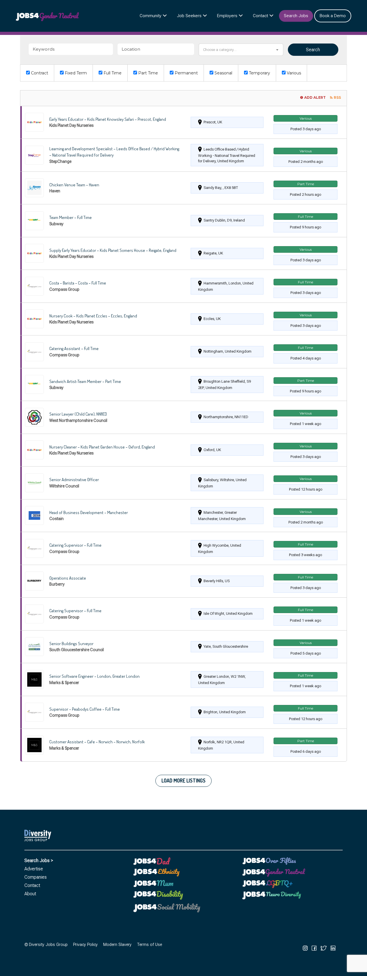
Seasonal (222, 73)
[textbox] (241, 50)
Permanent (185, 73)
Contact (260, 15)
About (30, 893)
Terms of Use (149, 944)
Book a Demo (333, 15)
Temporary (259, 73)
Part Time (147, 73)
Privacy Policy (85, 944)
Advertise (33, 869)
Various (293, 73)
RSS (337, 97)
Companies (35, 877)
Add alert (315, 97)
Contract (39, 73)
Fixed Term (75, 73)
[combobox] (241, 50)
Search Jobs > (38, 860)
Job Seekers (189, 15)
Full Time (112, 73)
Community (150, 15)
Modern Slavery (117, 944)
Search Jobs (296, 15)
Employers (227, 15)
